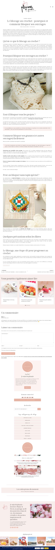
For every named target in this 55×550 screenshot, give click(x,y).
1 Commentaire (32, 26)
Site (38, 345)
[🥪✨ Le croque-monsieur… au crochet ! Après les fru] (13, 541)
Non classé (27, 433)
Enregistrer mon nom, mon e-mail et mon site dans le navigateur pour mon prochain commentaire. (22, 348)
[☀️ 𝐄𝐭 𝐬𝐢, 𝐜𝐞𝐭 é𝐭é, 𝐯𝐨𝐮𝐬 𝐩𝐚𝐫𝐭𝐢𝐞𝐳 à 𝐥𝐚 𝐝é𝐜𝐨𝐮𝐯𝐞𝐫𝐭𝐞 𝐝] (50, 541)
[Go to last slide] (3, 292)
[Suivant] (52, 292)
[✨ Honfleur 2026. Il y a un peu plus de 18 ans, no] (32, 541)
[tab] (25, 305)
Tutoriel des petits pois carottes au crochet (26, 300)
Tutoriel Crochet (27, 18)
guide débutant (6, 265)
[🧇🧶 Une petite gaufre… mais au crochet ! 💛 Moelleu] (4, 541)
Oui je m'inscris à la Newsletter (9, 350)
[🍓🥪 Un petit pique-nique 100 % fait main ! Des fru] (23, 541)
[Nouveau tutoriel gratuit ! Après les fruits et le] (41, 541)
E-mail (21, 345)
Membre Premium (27, 428)
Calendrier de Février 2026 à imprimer (45, 271)
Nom (3, 345)
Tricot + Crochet (27, 438)
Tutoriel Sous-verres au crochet (8, 300)
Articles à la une (27, 417)
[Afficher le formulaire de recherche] (50, 6)
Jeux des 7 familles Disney (27, 425)
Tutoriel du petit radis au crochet (45, 300)
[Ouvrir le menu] (53, 7)
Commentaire (5, 333)
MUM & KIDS (27, 430)
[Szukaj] (39, 409)
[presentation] (9, 289)
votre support (21, 155)
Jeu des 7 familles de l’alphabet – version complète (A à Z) (13, 271)
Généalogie (27, 420)
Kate (2, 316)
